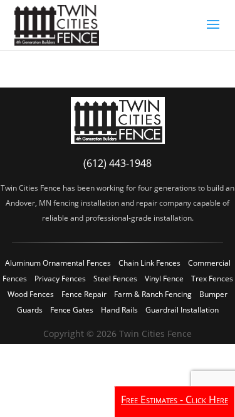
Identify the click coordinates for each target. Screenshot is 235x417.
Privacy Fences (60, 278)
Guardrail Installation (182, 309)
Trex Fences (212, 278)
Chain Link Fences (149, 263)
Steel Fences (115, 278)
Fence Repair (84, 294)
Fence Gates (71, 309)
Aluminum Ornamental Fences (58, 263)
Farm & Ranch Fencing (153, 294)
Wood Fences (31, 294)
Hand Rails (119, 309)
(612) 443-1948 (117, 163)
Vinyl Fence (164, 278)
